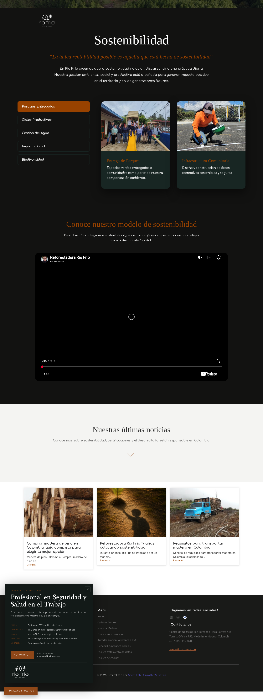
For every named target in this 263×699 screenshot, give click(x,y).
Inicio (100, 616)
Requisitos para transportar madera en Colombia (198, 545)
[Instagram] (178, 617)
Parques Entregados (38, 106)
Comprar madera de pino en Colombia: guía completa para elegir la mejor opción (54, 547)
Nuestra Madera (107, 628)
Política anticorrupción (110, 634)
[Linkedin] (171, 617)
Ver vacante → (22, 655)
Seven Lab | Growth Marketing (147, 675)
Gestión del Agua (35, 133)
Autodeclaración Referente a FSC (117, 640)
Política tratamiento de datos (114, 652)
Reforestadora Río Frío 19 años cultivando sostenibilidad (127, 545)
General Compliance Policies (114, 646)
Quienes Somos (106, 622)
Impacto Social (33, 146)
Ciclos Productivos (37, 120)
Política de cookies (108, 658)
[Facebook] (185, 617)
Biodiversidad (33, 159)
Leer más (31, 564)
